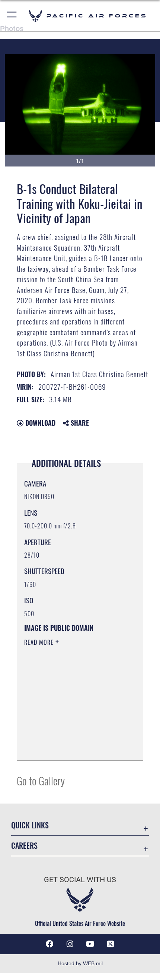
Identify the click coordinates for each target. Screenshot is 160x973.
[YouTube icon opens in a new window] (90, 944)
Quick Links (30, 825)
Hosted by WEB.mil (80, 963)
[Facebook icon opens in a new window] (49, 944)
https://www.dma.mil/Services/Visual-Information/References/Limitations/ (69, 736)
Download (39, 423)
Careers (24, 845)
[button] (12, 16)
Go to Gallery (41, 780)
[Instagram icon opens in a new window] (70, 944)
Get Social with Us (80, 879)
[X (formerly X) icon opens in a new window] (110, 944)
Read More (39, 642)
